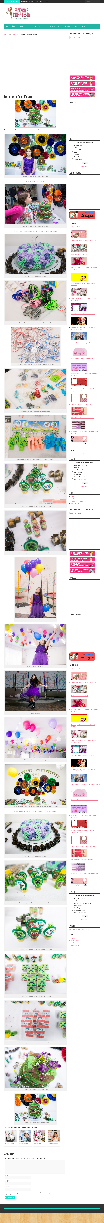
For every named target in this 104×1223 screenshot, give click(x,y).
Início (7, 26)
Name (6, 1175)
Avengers (76, 154)
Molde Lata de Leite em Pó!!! (79, 254)
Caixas (60, 26)
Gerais (52, 26)
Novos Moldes (77, 472)
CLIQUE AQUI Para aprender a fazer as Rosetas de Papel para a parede (35, 811)
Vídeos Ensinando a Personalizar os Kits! (83, 314)
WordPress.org (75, 503)
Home (8, 34)
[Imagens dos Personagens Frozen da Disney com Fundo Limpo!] (79, 340)
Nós (75, 26)
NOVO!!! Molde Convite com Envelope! (82, 418)
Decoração (15, 34)
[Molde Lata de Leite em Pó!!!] (79, 265)
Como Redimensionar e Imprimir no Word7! (83, 404)
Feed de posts (75, 499)
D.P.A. (75, 147)
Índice (14, 26)
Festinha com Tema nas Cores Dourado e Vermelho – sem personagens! (41, 1)
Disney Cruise (77, 157)
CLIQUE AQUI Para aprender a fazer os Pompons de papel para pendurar (35, 231)
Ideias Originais (78, 474)
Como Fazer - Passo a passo (82, 470)
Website (7, 1187)
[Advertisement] (35, 51)
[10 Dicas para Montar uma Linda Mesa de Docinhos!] (79, 296)
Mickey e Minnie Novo (80, 150)
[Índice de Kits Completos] (79, 238)
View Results (85, 166)
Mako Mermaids (78, 159)
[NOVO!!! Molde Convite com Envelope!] (79, 429)
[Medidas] (82, 91)
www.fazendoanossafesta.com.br (79, 454)
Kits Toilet (76, 467)
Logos (45, 26)
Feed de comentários (77, 501)
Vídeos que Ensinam (79, 479)
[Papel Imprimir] (82, 86)
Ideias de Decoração (79, 477)
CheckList (23, 26)
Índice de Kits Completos (78, 227)
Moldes (37, 26)
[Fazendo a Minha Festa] (19, 18)
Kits (30, 26)
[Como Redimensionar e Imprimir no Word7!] (79, 415)
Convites (68, 26)
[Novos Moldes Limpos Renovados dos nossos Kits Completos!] (79, 371)
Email (6, 1181)
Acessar (73, 496)
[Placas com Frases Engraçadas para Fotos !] (79, 252)
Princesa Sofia (77, 145)
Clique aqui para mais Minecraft (35, 181)
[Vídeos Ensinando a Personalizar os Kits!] (79, 325)
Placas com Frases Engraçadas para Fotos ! (84, 240)
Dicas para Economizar (80, 465)
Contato (83, 26)
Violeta (75, 152)
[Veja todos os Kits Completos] (82, 80)
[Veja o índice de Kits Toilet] (82, 97)
